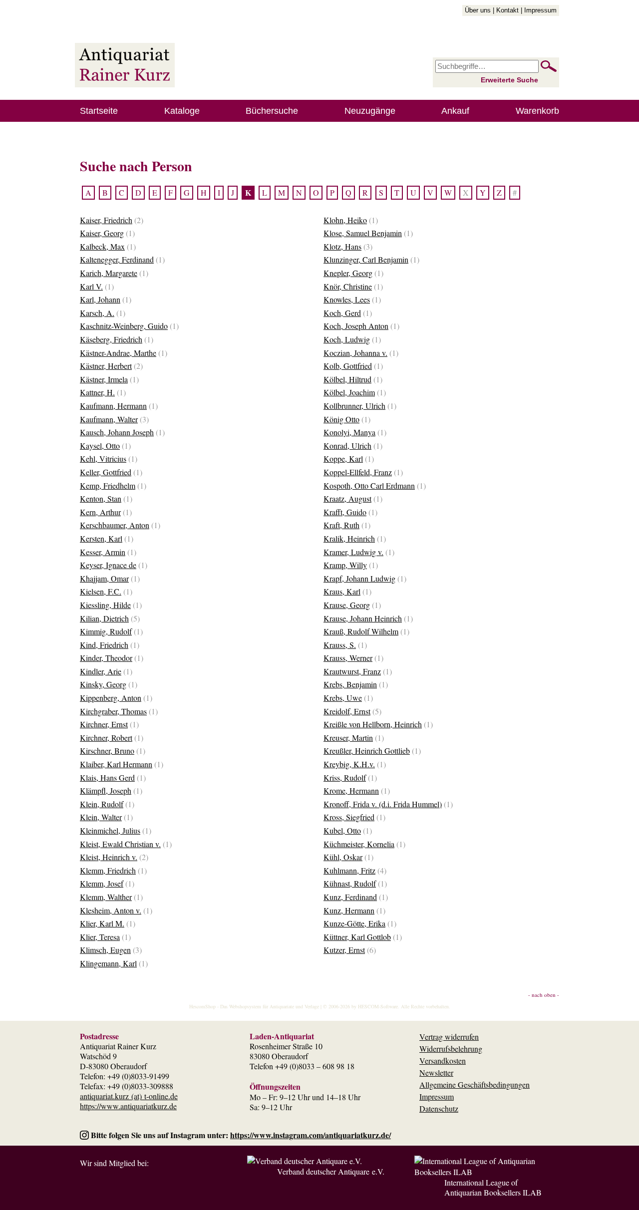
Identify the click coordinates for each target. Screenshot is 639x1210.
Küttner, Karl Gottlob (357, 936)
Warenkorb (537, 111)
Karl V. (91, 286)
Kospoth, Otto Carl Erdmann (369, 485)
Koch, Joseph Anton (355, 325)
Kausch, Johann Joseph (117, 432)
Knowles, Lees (346, 299)
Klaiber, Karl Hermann (116, 764)
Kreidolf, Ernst (346, 711)
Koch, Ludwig (346, 339)
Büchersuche (272, 111)
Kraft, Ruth (341, 525)
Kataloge (182, 111)
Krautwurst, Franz (352, 671)
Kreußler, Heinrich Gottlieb (366, 750)
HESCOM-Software (378, 1006)
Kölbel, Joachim (349, 392)
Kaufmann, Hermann (113, 405)
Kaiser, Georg (102, 233)
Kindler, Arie (100, 671)
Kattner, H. (97, 392)
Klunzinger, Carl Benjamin (365, 259)
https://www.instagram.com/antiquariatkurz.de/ (310, 1135)
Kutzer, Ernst (344, 949)
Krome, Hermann (351, 790)
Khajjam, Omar (104, 578)
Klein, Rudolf (101, 804)
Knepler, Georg (347, 273)
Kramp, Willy (345, 565)
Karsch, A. (97, 312)
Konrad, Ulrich (347, 445)
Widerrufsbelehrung (450, 1048)
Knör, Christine (347, 286)
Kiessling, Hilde (105, 605)
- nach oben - (543, 994)
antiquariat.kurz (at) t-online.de (129, 1096)
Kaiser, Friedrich (106, 220)
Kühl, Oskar (342, 857)
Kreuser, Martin (348, 737)
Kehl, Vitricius (103, 458)
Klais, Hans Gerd (107, 777)
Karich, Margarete (108, 273)
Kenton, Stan (100, 498)
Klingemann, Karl (108, 963)
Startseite (99, 111)
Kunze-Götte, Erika (354, 923)
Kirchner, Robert (106, 737)
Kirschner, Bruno (107, 750)
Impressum (540, 10)
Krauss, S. (339, 644)
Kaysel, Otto (100, 445)
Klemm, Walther (106, 897)
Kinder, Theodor (106, 657)
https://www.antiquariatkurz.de (128, 1106)
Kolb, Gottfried (347, 365)
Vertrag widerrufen (449, 1036)
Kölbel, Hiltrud (347, 379)
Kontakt (507, 10)
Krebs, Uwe (342, 697)
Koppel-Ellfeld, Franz (357, 472)
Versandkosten (442, 1060)
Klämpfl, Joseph (105, 790)
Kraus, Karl (341, 591)
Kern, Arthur (100, 512)
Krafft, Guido (344, 512)
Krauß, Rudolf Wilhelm (360, 631)
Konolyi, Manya (349, 432)
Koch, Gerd (342, 312)
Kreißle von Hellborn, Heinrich (372, 724)
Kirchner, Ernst (104, 724)
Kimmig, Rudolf (106, 631)
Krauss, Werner (347, 657)
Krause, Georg (346, 605)
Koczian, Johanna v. (355, 352)
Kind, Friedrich (104, 644)
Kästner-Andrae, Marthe (118, 352)
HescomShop (202, 1006)
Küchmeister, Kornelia (358, 844)
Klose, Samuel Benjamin (362, 233)
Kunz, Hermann (348, 910)
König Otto (341, 419)
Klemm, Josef (101, 883)
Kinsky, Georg (103, 684)
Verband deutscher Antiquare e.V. (330, 1171)
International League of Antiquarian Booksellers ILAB (493, 1187)
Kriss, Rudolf (344, 777)
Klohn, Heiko (345, 220)
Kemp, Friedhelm (107, 485)
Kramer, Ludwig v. (353, 552)
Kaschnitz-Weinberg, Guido (124, 325)
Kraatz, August (347, 498)
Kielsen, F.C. (100, 591)
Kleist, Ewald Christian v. (120, 844)
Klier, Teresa (100, 936)
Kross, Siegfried (348, 817)
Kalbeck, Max (102, 246)
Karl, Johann (100, 299)
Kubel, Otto (342, 830)
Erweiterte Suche (509, 80)
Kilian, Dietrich (104, 618)
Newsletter (436, 1072)
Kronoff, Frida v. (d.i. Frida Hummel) (382, 804)
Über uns (478, 10)
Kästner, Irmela (104, 379)
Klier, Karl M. (102, 923)
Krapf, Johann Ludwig (359, 578)
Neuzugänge (369, 111)
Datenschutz (438, 1108)
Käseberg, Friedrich (111, 339)
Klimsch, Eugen (105, 949)
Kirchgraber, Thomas (113, 711)
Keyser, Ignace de (108, 565)
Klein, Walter (101, 817)
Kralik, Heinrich (349, 538)
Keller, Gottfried (105, 472)
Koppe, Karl (343, 458)
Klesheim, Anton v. (110, 910)
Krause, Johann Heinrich (362, 618)
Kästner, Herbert (106, 365)
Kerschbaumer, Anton (114, 525)
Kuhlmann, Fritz (349, 870)
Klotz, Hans (342, 246)
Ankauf (455, 111)
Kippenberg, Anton (110, 697)
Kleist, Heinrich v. (108, 857)
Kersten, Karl (101, 538)
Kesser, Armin (102, 552)
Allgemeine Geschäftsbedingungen (474, 1084)
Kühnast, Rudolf (349, 883)
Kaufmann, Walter (109, 419)
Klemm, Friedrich (108, 870)
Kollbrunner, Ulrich (354, 405)
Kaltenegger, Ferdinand (117, 259)
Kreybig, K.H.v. (349, 764)
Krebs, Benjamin (350, 684)
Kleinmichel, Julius (110, 830)
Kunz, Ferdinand (350, 897)
